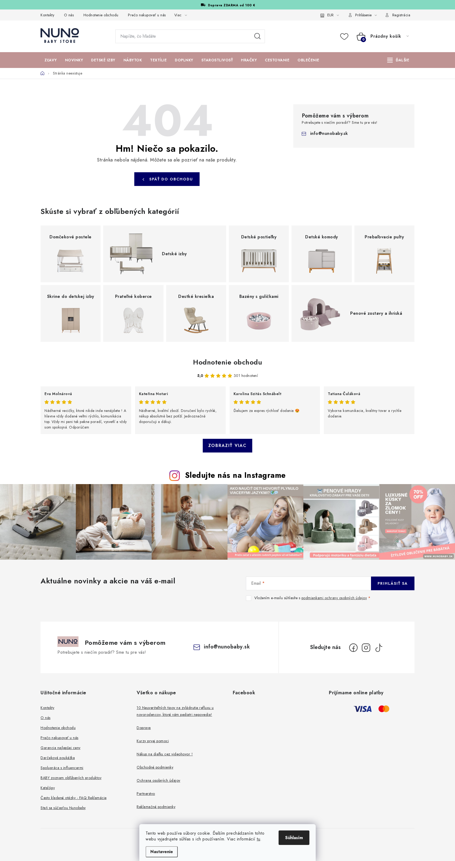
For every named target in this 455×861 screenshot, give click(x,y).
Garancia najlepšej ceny (61, 747)
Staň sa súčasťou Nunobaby (63, 807)
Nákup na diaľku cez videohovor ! (165, 754)
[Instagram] (366, 647)
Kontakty (47, 15)
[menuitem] (51, 60)
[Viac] (398, 60)
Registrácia (401, 15)
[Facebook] (353, 647)
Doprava (144, 727)
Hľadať (257, 36)
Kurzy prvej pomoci (153, 741)
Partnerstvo (146, 793)
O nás (69, 15)
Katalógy (48, 787)
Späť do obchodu (171, 179)
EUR (330, 15)
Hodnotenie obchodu (100, 15)
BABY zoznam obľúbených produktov (71, 777)
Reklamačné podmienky (156, 806)
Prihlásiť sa (393, 583)
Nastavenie (161, 852)
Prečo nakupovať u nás (147, 15)
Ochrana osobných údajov (158, 780)
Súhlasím (294, 838)
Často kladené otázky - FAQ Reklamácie (74, 797)
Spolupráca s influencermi (62, 767)
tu (258, 839)
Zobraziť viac (227, 445)
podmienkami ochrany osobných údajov (334, 598)
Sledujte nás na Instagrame (235, 475)
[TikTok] (378, 647)
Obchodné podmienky (155, 767)
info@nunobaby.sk (329, 133)
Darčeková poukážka (58, 757)
